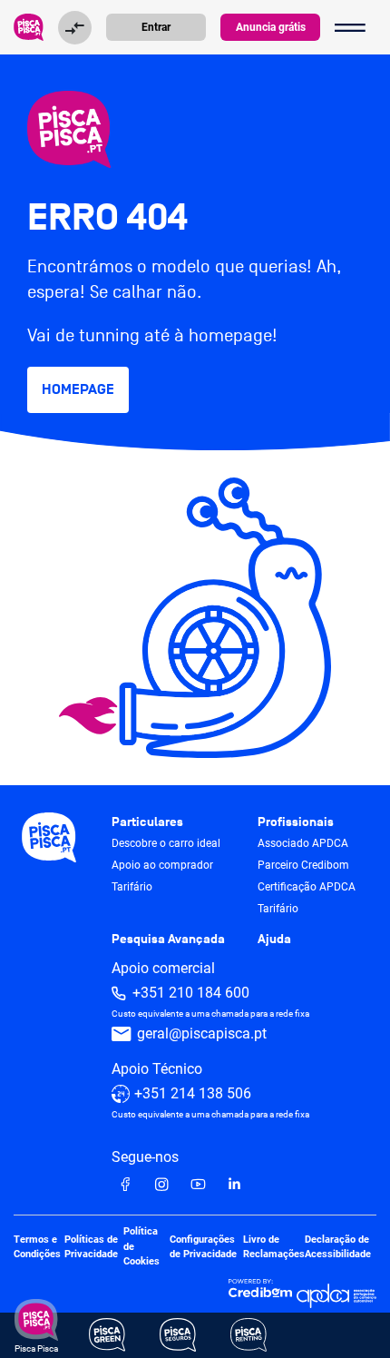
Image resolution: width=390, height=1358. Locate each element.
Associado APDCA (303, 843)
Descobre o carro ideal (166, 843)
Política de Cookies (141, 1246)
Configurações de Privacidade (203, 1246)
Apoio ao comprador (162, 865)
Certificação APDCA (307, 887)
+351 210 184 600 (190, 992)
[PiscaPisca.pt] (195, 129)
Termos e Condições (37, 1246)
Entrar (156, 27)
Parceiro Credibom (303, 865)
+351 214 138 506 (192, 1093)
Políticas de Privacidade (91, 1246)
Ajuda (274, 939)
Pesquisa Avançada (168, 939)
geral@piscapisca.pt (202, 1033)
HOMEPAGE (78, 389)
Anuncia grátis (271, 27)
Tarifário (132, 887)
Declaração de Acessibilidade (338, 1246)
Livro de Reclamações (274, 1246)
